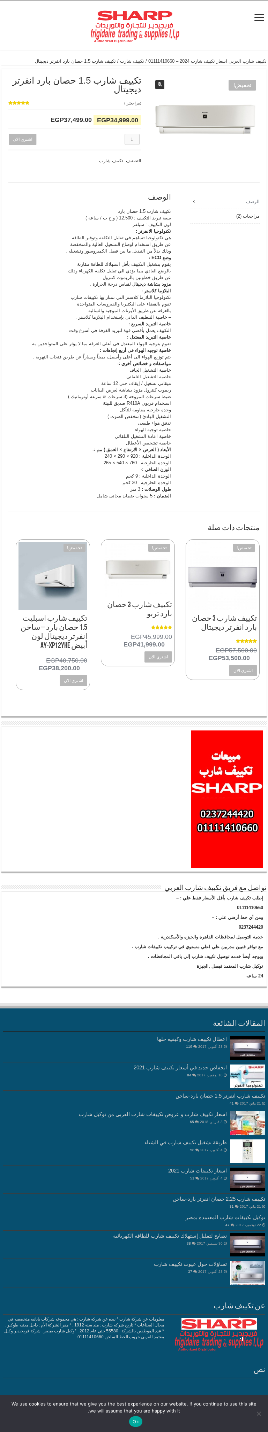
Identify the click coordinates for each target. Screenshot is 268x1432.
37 (190, 1272)
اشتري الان (21, 139)
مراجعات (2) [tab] (248, 216)
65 (192, 1122)
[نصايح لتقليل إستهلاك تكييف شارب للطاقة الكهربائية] (247, 1244)
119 (189, 1046)
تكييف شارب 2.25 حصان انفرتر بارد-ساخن (219, 1199)
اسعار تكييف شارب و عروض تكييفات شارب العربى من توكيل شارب (153, 1114)
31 (232, 1206)
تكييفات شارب (148, 946)
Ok (136, 1421)
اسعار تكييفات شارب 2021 (197, 1171)
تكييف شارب (132, 61)
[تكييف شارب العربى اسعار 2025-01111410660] (134, 24)
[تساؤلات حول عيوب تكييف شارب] (247, 1273)
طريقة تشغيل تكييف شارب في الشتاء (185, 1142)
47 (227, 1225)
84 (189, 1075)
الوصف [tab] (253, 201)
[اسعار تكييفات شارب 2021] (247, 1179)
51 (192, 1178)
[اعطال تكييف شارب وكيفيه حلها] (247, 1048)
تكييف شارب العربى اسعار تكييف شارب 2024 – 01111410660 (207, 61)
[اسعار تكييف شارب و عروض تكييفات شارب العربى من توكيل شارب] (247, 1123)
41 (232, 1103)
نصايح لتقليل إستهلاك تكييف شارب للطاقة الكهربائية (170, 1236)
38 (189, 1243)
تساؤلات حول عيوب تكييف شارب (190, 1264)
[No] (259, 1413)
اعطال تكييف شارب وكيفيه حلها (192, 1039)
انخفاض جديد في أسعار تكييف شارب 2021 (180, 1067)
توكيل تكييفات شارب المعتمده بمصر (225, 1217)
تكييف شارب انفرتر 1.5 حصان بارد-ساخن (220, 1096)
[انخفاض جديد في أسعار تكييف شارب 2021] (247, 1076)
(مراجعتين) (132, 103)
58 (192, 1150)
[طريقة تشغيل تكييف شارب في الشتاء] (247, 1151)
